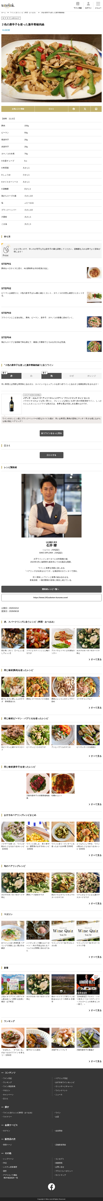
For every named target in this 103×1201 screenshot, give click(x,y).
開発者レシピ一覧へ (50, 589)
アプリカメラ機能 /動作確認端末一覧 (10, 1176)
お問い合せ (59, 1167)
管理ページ (7, 1145)
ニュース (58, 1095)
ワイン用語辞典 (9, 1086)
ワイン (58, 1113)
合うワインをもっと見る (51, 433)
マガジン (6, 1090)
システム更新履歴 (10, 1167)
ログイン (6, 1131)
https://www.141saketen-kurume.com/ (50, 597)
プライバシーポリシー (64, 1171)
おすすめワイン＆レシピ (65, 1082)
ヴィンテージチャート (64, 1086)
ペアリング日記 (61, 1078)
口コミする (51, 455)
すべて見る (96, 659)
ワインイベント (61, 1090)
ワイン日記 (7, 1078)
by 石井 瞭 (6, 30)
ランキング (7, 1082)
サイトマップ (60, 1175)
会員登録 (58, 1131)
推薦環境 (58, 1163)
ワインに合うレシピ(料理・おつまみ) (17, 1113)
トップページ (8, 1159)
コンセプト (59, 1159)
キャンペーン (8, 1095)
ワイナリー (7, 1117)
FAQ (5, 1163)
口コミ (51, 109)
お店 (57, 1117)
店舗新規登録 (60, 1145)
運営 (5, 1171)
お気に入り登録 (18, 109)
